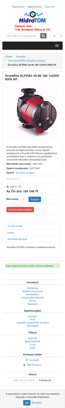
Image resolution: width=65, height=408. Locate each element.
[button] (56, 45)
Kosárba (35, 199)
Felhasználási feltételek (32, 297)
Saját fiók (32, 338)
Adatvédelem (32, 294)
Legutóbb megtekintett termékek (32, 322)
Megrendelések (32, 341)
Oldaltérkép (32, 288)
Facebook (34, 360)
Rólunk (32, 300)
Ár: (8, 186)
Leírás (10, 232)
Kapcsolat (32, 303)
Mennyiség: (12, 198)
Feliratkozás (45, 380)
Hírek (32, 319)
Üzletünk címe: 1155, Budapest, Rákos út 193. (33, 27)
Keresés (32, 316)
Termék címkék (15, 226)
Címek (32, 344)
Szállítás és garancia (32, 291)
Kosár (49, 6)
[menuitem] (32, 288)
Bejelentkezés (35, 6)
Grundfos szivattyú (25, 172)
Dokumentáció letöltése (20, 209)
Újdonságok (32, 325)
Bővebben (37, 402)
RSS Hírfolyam (34, 364)
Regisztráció (18, 6)
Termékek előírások (17, 239)
